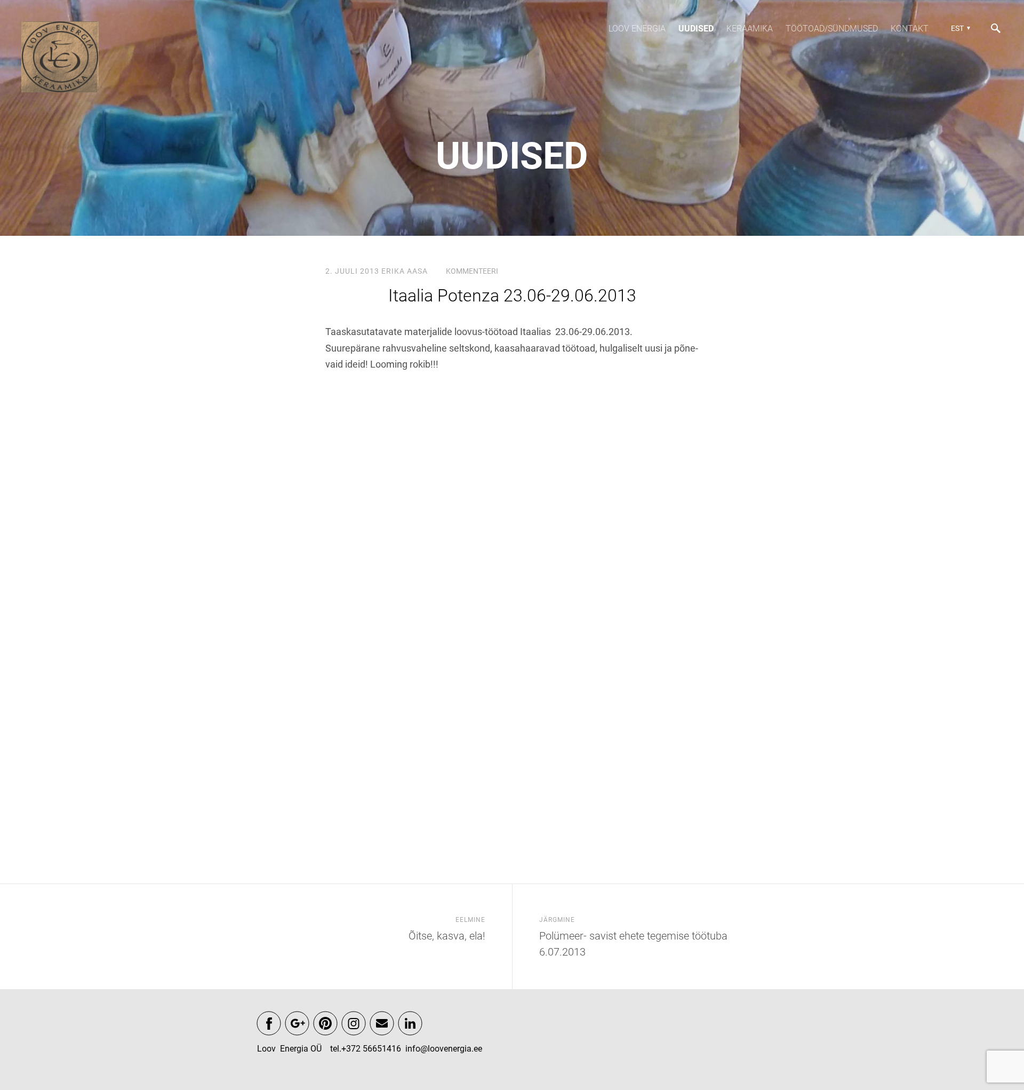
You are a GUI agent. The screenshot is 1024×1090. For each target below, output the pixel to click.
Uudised (696, 28)
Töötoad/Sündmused (832, 28)
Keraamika (749, 28)
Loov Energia (637, 28)
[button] (959, 28)
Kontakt (910, 28)
